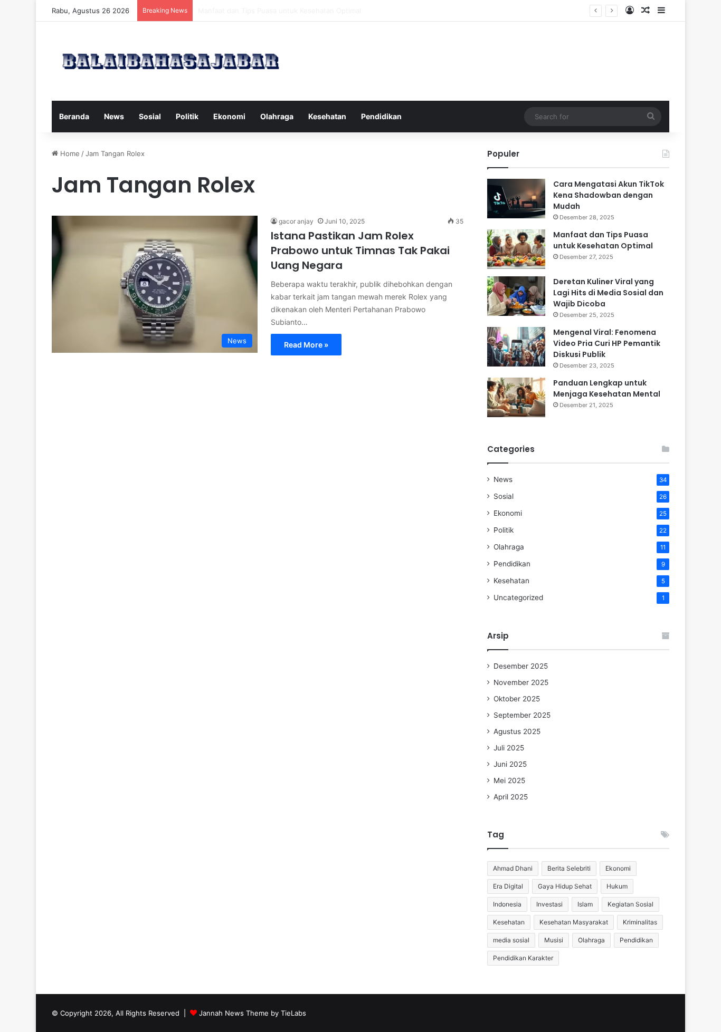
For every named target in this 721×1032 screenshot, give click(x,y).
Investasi (549, 904)
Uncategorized (518, 597)
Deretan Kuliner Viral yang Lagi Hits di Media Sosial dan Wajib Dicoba (608, 292)
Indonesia (507, 904)
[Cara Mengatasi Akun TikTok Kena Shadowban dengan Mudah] (516, 198)
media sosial (511, 940)
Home (69, 153)
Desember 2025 (521, 666)
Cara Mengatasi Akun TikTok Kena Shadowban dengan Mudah (608, 195)
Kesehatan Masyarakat (573, 922)
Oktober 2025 (517, 699)
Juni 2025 (510, 764)
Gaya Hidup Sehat (565, 886)
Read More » (306, 344)
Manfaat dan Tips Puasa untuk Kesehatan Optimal (603, 240)
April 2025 (511, 797)
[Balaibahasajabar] (171, 61)
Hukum (617, 886)
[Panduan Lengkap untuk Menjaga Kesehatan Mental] (516, 397)
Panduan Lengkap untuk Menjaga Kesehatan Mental (606, 388)
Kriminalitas (640, 922)
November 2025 (521, 682)
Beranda (74, 116)
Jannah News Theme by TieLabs (252, 1013)
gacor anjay (296, 221)
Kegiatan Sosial (630, 904)
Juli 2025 (509, 748)
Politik (187, 116)
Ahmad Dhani (513, 868)
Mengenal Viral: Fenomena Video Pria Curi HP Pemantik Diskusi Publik (606, 343)
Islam (585, 904)
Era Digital (508, 886)
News (114, 116)
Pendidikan (381, 116)
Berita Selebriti (569, 868)
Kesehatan (327, 116)
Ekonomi (229, 116)
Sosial (150, 116)
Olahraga (276, 116)
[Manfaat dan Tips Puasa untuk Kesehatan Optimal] (516, 249)
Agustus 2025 (517, 731)
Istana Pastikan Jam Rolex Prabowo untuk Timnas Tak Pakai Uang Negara (360, 250)
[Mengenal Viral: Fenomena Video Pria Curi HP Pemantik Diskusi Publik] (516, 346)
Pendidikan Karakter (523, 958)
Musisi (553, 940)
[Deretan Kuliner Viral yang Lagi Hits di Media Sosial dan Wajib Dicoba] (516, 296)
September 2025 (522, 715)
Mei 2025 (509, 780)
